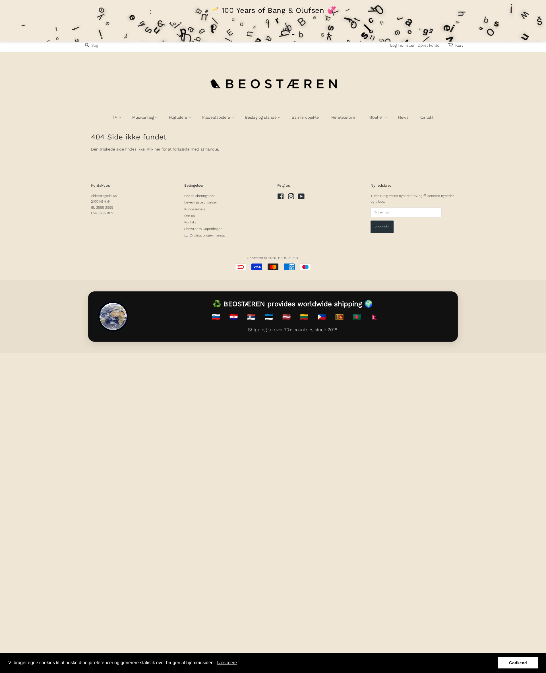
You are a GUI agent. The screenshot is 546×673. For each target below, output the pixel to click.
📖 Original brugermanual (204, 235)
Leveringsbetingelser (200, 202)
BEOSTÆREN (288, 258)
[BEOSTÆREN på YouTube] (301, 198)
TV (115, 117)
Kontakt (426, 117)
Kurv (459, 45)
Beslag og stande (261, 117)
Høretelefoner (344, 117)
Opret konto (428, 45)
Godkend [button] (518, 662)
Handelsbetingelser (199, 196)
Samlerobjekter (306, 117)
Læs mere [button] (227, 662)
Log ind (397, 45)
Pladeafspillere (216, 117)
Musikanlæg (143, 117)
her (157, 149)
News (403, 117)
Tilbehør (376, 117)
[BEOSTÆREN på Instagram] (291, 198)
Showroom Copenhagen (203, 229)
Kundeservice (195, 209)
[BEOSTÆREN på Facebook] (280, 198)
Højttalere (178, 117)
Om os (189, 216)
